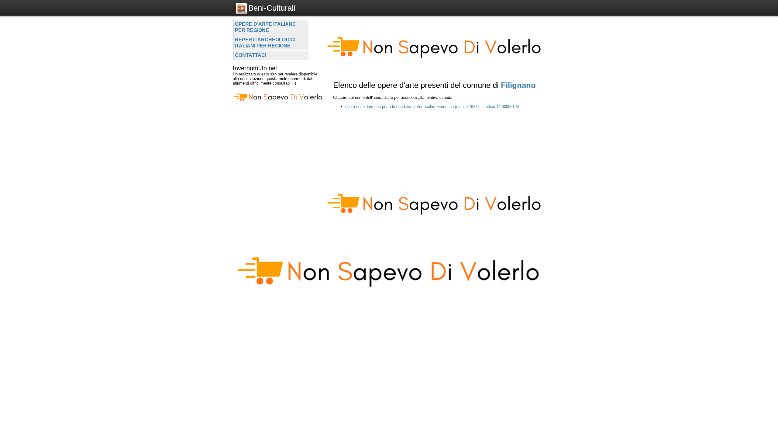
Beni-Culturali (271, 7)
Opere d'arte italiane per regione (265, 27)
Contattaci (250, 55)
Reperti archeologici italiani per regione (265, 42)
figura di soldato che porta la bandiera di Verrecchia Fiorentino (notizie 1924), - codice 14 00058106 (432, 106)
